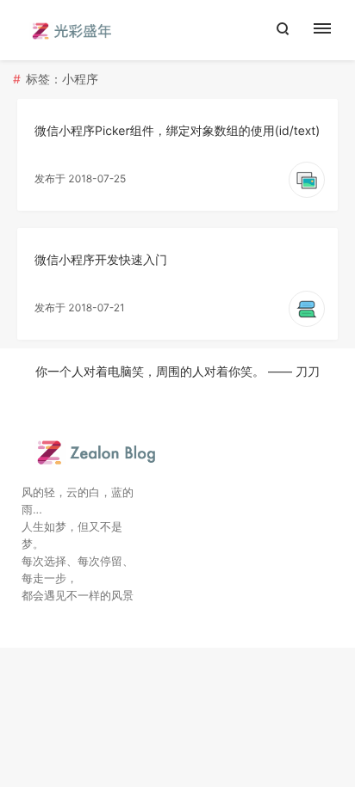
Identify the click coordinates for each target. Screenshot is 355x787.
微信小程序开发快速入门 (100, 260)
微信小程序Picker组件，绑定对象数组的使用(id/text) (177, 131)
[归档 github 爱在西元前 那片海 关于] (331, 30)
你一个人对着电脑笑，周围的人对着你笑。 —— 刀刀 (177, 372)
